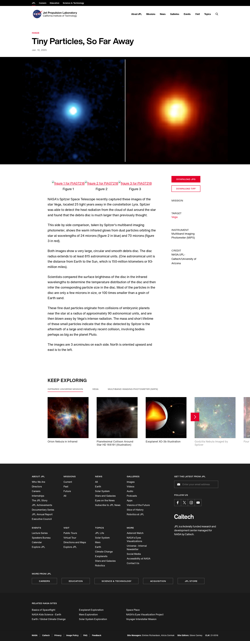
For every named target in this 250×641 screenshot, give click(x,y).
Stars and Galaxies (105, 496)
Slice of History (135, 509)
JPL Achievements (42, 505)
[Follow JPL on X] (184, 502)
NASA (34, 635)
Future (67, 491)
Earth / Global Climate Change (49, 619)
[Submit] (178, 484)
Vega (174, 217)
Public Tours (70, 533)
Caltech (46, 635)
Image (35, 32)
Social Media (134, 554)
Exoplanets (101, 556)
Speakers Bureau (41, 537)
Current (68, 482)
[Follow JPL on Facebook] (177, 502)
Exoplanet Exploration (91, 610)
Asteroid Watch (135, 533)
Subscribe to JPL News (107, 505)
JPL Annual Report (42, 514)
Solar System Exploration (93, 619)
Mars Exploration (88, 614)
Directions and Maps (75, 542)
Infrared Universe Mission (65, 389)
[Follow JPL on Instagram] (191, 502)
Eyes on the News (105, 500)
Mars (97, 542)
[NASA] (37, 14)
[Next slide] (195, 417)
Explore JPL (38, 547)
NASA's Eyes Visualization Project (144, 614)
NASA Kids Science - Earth (46, 614)
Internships (38, 496)
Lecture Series (40, 533)
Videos (130, 486)
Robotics (100, 565)
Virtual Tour (70, 537)
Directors (37, 486)
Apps (129, 500)
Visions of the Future (138, 505)
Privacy (57, 635)
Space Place (133, 610)
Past (66, 486)
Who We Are (38, 482)
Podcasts (132, 496)
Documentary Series (43, 509)
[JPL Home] (60, 14)
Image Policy (72, 635)
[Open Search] (216, 14)
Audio (130, 491)
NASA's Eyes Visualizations (134, 539)
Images (131, 482)
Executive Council (42, 519)
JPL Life (99, 533)
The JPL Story (39, 500)
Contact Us (133, 563)
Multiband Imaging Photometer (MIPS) (133, 389)
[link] (125, 110)
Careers (36, 491)
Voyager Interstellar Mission (141, 619)
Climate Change (104, 551)
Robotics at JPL (135, 514)
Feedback (96, 635)
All (65, 496)
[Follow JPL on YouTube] (198, 502)
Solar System (102, 491)
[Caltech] (184, 516)
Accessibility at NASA (138, 558)
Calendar (37, 542)
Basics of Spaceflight (43, 610)
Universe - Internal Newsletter (137, 547)
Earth (98, 486)
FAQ (85, 635)
